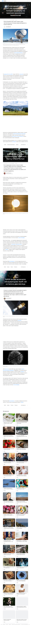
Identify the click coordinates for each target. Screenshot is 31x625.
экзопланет (13, 244)
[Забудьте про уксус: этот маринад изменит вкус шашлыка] (9, 551)
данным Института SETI (8, 74)
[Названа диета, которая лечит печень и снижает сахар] (22, 485)
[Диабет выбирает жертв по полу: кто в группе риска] (9, 564)
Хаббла (7, 249)
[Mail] (2, 1)
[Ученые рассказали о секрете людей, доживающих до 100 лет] (22, 603)
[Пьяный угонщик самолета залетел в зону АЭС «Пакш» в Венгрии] (9, 485)
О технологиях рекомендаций (24, 624)
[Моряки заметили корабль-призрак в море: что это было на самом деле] (22, 498)
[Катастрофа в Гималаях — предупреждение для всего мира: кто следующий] (22, 433)
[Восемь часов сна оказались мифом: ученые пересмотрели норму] (9, 433)
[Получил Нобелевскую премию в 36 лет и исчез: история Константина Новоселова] (9, 472)
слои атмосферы (16, 384)
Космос (16, 19)
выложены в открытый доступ (17, 136)
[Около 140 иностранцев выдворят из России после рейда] (22, 459)
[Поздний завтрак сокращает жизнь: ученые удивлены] (22, 511)
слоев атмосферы (21, 237)
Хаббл (22, 402)
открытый (21, 74)
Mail (1, 624)
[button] (15, 203)
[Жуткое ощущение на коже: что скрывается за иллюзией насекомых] (22, 590)
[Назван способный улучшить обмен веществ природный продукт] (22, 577)
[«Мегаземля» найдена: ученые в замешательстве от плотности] (22, 617)
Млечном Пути (19, 244)
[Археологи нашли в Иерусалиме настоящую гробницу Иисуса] (9, 590)
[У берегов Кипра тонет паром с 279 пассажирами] (22, 525)
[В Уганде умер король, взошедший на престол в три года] (9, 538)
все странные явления (18, 52)
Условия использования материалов (16, 624)
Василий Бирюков (8, 298)
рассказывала (11, 261)
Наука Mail (12, 19)
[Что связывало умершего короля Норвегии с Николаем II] (9, 459)
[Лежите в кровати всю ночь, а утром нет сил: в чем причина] (22, 446)
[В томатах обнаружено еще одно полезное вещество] (9, 446)
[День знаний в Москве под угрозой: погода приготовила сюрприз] (9, 603)
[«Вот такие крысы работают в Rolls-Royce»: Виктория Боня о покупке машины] (9, 498)
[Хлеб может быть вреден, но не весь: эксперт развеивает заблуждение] (9, 577)
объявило (22, 371)
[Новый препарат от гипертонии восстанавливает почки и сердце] (22, 538)
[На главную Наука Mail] (4, 1)
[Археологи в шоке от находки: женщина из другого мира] (9, 420)
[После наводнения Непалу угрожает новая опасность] (22, 551)
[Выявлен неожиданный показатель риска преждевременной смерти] (9, 617)
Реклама (7, 624)
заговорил (14, 141)
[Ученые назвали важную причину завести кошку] (22, 420)
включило (19, 320)
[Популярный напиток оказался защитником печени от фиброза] (22, 472)
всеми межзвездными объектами (19, 133)
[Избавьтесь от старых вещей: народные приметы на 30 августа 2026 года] (9, 525)
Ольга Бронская (8, 26)
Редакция (10, 624)
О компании (3, 624)
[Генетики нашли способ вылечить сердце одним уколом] (22, 564)
